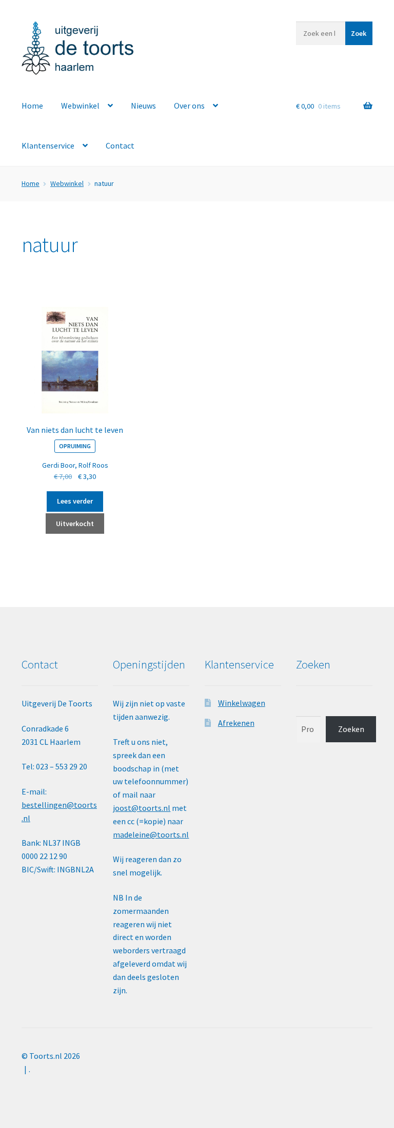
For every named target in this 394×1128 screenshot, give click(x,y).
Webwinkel (80, 105)
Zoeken (351, 729)
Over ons (189, 105)
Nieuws (143, 105)
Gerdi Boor (58, 465)
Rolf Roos (93, 465)
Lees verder (75, 501)
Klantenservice (48, 145)
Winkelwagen (241, 703)
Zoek (358, 33)
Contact (120, 145)
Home (32, 105)
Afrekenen (236, 723)
